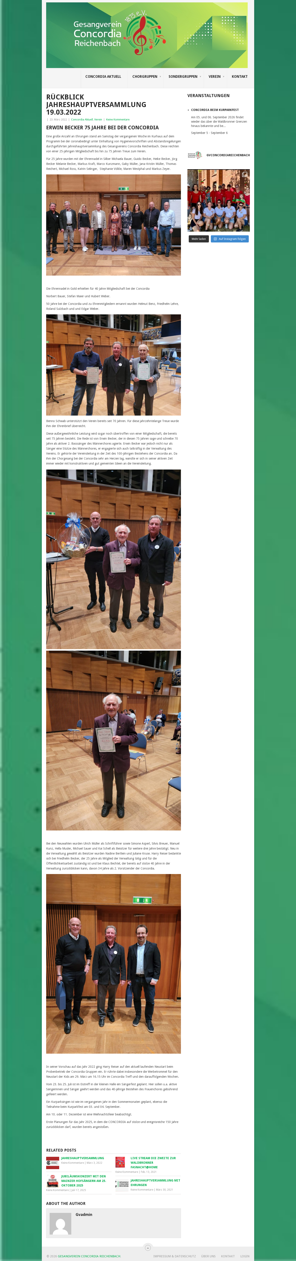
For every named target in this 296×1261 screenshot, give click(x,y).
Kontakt (240, 77)
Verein (215, 77)
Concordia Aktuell (103, 77)
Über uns (208, 1256)
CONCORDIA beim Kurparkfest (215, 110)
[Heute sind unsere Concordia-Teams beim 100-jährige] (218, 200)
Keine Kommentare (118, 119)
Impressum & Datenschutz (174, 1256)
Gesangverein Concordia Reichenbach (89, 1256)
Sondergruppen (183, 77)
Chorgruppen (144, 77)
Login (244, 1256)
